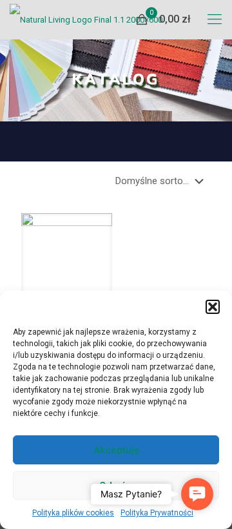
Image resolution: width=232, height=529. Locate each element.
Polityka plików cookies (73, 512)
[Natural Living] (86, 19)
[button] (212, 306)
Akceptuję (116, 450)
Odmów (116, 486)
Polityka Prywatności (157, 512)
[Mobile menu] (215, 19)
